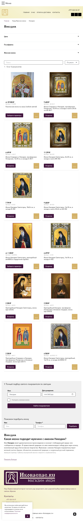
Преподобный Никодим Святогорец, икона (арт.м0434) (21, 309)
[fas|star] (74, 514)
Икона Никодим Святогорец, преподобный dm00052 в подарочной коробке (21, 258)
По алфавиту (8, 45)
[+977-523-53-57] (5, 499)
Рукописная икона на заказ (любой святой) (21, 107)
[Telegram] (79, 14)
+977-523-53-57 (11, 499)
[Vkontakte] (72, 14)
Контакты (56, 12)
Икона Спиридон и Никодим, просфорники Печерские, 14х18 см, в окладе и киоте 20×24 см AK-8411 (60, 108)
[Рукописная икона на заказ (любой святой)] (22, 84)
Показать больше (10, 459)
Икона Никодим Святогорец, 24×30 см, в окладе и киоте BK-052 (58, 158)
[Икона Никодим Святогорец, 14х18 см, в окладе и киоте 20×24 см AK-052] (60, 185)
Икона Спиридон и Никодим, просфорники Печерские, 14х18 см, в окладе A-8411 (21, 158)
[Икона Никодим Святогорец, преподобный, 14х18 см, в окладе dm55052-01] (60, 336)
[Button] (80, 3)
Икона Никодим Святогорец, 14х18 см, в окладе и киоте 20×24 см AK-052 (58, 208)
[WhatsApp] (76, 14)
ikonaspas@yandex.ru (13, 502)
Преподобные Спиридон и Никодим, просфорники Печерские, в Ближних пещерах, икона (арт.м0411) (19, 360)
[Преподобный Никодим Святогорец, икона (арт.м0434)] (22, 286)
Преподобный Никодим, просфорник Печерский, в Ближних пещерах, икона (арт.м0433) (58, 309)
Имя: (9, 391)
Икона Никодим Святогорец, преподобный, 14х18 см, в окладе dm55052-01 (59, 359)
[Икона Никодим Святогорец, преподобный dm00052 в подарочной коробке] (22, 235)
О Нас (33, 12)
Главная (26, 12)
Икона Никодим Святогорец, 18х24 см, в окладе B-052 (20, 208)
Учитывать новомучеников (20, 400)
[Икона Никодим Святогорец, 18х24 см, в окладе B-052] (22, 185)
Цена (6, 36)
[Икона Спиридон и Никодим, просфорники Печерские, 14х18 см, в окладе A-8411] (22, 135)
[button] (6, 3)
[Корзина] (76, 3)
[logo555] (5, 12)
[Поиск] (61, 62)
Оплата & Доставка (44, 12)
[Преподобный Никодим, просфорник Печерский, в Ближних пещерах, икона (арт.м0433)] (60, 286)
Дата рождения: (48, 390)
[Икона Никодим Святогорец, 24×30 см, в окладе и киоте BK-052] (60, 135)
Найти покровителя (41, 406)
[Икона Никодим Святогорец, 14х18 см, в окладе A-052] (60, 235)
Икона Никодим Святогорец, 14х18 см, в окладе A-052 (58, 258)
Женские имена (9, 53)
